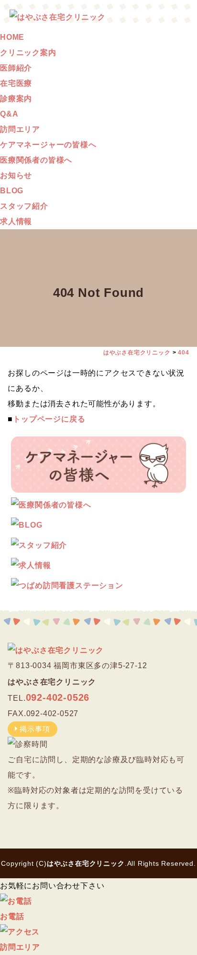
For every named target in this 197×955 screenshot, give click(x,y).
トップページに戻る (49, 419)
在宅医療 (16, 83)
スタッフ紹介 (24, 206)
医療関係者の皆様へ (36, 160)
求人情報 (16, 221)
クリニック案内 (28, 52)
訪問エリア (20, 129)
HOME (12, 37)
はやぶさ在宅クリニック (86, 863)
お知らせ (16, 175)
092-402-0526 (58, 697)
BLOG (11, 191)
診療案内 (16, 98)
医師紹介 (16, 68)
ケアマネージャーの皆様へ (48, 145)
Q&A (9, 114)
